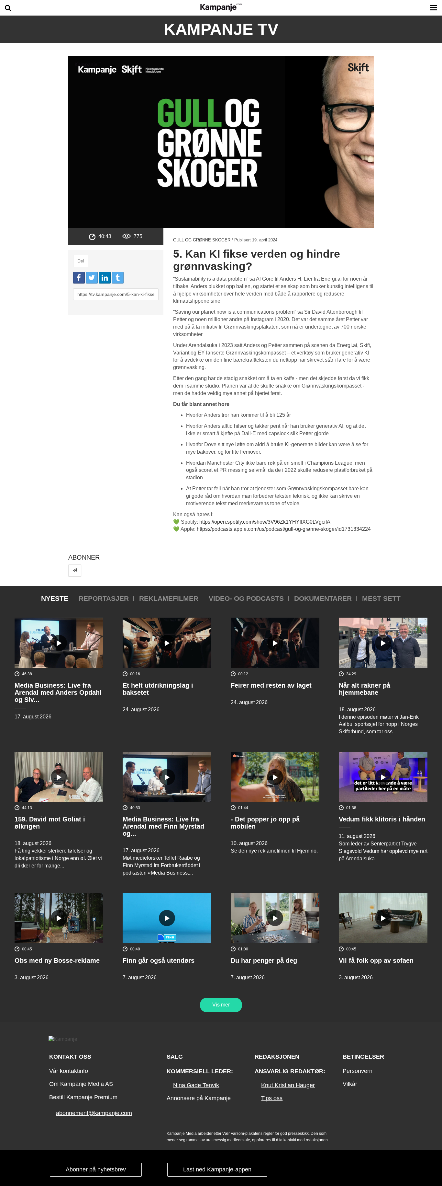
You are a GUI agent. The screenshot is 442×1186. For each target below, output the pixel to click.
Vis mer (221, 1004)
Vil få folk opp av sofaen (376, 960)
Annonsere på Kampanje (199, 1098)
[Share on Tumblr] (118, 278)
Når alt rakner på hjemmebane (364, 689)
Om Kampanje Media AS (81, 1084)
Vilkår (350, 1084)
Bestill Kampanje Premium (83, 1097)
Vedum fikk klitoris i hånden (382, 819)
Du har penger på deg (264, 960)
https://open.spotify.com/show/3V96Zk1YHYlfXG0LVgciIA (264, 522)
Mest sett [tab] (381, 598)
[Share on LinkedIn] (105, 278)
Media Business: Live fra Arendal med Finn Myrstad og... (163, 826)
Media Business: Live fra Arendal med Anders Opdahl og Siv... (58, 692)
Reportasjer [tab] (104, 598)
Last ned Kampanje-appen (217, 1169)
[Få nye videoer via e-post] (74, 570)
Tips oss (271, 1098)
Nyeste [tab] (54, 598)
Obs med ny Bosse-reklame (57, 960)
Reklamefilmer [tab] (168, 598)
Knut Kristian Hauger (288, 1085)
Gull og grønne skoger (201, 240)
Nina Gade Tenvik (196, 1085)
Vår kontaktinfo (68, 1071)
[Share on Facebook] (79, 278)
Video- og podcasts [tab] (246, 598)
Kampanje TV (221, 29)
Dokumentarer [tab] (323, 598)
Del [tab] (80, 260)
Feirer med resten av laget (271, 685)
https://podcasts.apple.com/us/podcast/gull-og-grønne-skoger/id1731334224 (284, 529)
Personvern (357, 1071)
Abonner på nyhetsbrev (96, 1169)
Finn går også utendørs (158, 960)
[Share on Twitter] (92, 278)
